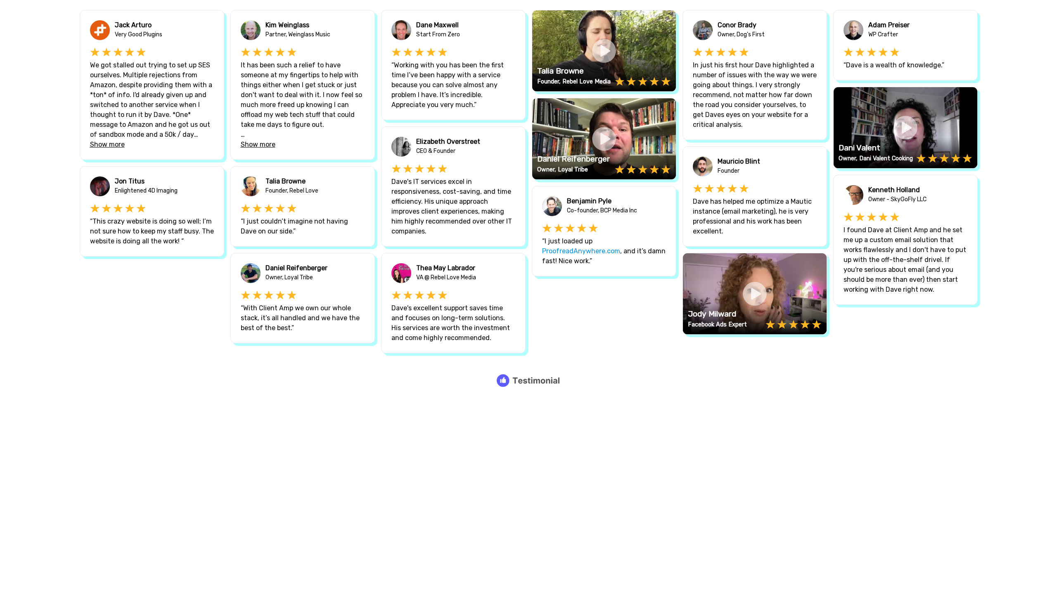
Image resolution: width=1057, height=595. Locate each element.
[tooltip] (541, 19)
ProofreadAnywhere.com (581, 251)
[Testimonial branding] (528, 380)
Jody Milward (712, 314)
